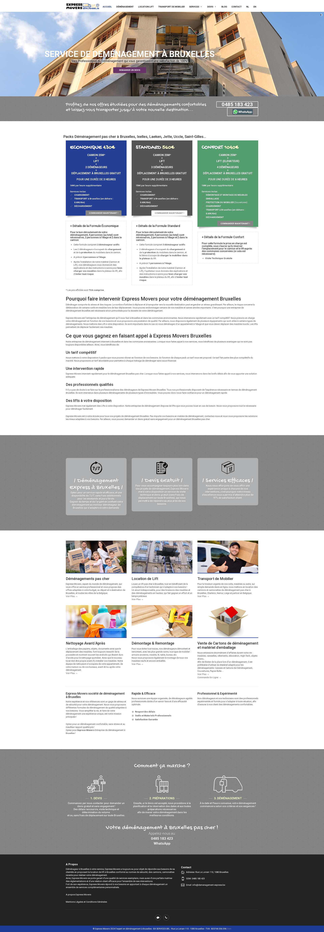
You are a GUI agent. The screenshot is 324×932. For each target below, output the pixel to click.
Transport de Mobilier (171, 6)
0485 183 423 (237, 104)
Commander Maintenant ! (103, 213)
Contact (237, 6)
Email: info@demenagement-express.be (205, 885)
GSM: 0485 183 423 (195, 878)
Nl (247, 6)
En (254, 6)
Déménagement (125, 6)
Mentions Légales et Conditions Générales (86, 902)
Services (194, 6)
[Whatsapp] (158, 918)
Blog (224, 6)
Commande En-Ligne (207, 677)
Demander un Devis (129, 70)
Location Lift (146, 6)
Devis (210, 6)
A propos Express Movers (78, 894)
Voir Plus (70, 596)
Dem (229, 929)
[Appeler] (166, 918)
